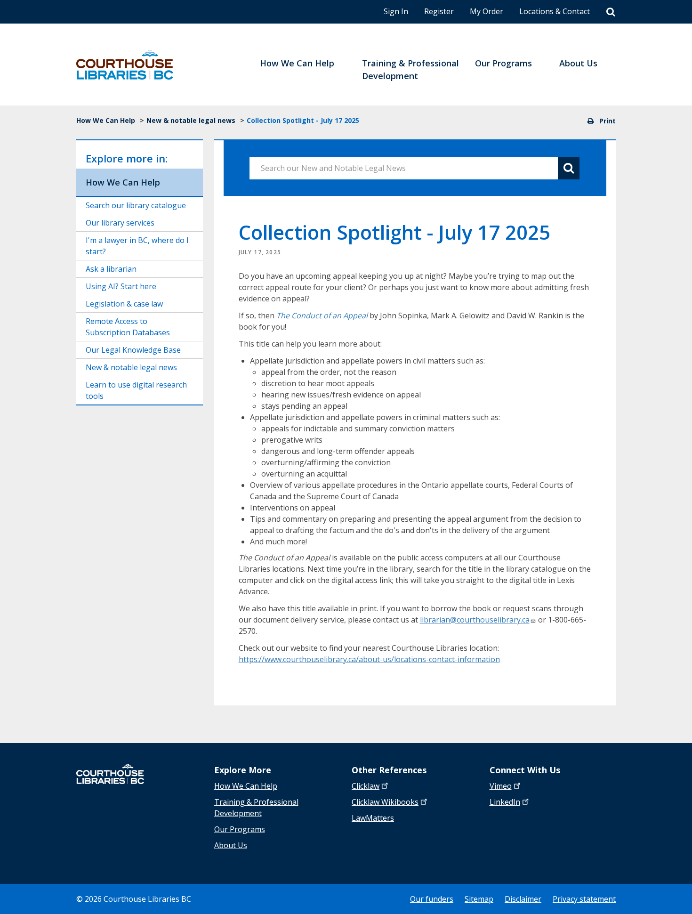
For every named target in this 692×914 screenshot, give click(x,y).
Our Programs (239, 829)
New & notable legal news (190, 120)
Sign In (396, 11)
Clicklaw (385, 802)
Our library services (120, 223)
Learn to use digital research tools (136, 390)
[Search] (611, 12)
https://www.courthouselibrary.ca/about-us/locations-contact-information (369, 659)
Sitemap (479, 899)
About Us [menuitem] (578, 63)
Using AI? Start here (121, 286)
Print (606, 120)
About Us (230, 845)
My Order (486, 11)
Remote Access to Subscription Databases (128, 327)
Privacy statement (584, 899)
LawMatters (373, 818)
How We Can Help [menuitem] (297, 63)
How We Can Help (105, 120)
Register (439, 11)
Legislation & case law (124, 304)
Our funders (431, 899)
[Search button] (568, 168)
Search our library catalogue (136, 205)
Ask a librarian (111, 269)
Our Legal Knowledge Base (133, 350)
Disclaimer (523, 899)
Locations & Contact (554, 11)
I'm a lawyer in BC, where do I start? (137, 246)
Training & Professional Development (256, 807)
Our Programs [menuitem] (503, 63)
